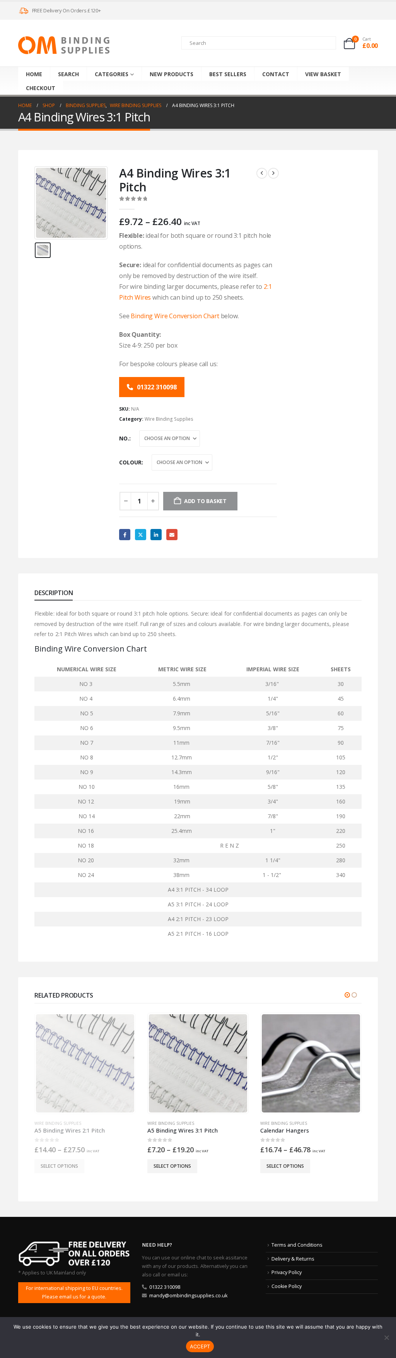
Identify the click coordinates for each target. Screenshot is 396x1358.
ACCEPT (200, 1346)
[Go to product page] (85, 1063)
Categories (111, 74)
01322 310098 (156, 387)
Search (68, 74)
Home (34, 74)
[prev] (261, 173)
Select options (59, 1166)
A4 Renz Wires (275, 1123)
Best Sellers (227, 74)
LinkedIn (156, 534)
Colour (130, 462)
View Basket (323, 74)
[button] (347, 995)
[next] (273, 173)
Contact (275, 74)
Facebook (124, 534)
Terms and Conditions (297, 1245)
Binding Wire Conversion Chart (175, 316)
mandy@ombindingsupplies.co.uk (188, 1295)
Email (172, 534)
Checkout (40, 88)
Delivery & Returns (292, 1259)
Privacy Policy (286, 1272)
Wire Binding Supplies (169, 419)
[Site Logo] (63, 45)
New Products (171, 74)
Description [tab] (53, 593)
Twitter (140, 534)
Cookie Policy (286, 1286)
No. (124, 438)
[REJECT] (386, 1337)
